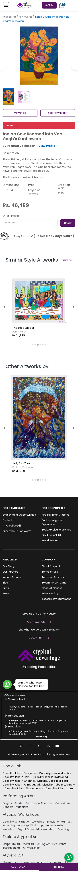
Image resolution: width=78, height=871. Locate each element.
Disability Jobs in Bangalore (20, 773)
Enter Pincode (11, 216)
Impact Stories (12, 577)
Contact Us (36, 622)
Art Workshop (31, 848)
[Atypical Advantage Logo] (39, 654)
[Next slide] (73, 307)
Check (67, 223)
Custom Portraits (58, 862)
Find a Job (9, 520)
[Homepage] (24, 5)
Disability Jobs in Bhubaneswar (24, 788)
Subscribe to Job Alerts (17, 531)
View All (67, 260)
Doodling (64, 829)
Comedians (63, 803)
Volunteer (36, 637)
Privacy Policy (50, 593)
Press (6, 593)
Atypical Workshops (21, 814)
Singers (8, 803)
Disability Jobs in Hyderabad (51, 777)
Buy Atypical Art (51, 535)
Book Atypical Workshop (56, 529)
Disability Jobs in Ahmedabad (21, 784)
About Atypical (51, 566)
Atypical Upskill (12, 525)
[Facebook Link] (30, 746)
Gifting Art (43, 844)
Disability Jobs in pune (60, 788)
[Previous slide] (4, 307)
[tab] (32, 344)
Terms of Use (50, 572)
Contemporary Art (33, 862)
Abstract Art (11, 862)
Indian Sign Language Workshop (23, 825)
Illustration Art (12, 848)
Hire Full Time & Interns (55, 515)
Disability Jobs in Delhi (17, 777)
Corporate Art (12, 844)
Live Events (59, 844)
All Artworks (25, 16)
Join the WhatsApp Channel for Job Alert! (31, 684)
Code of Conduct (52, 588)
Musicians (22, 807)
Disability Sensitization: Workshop (24, 821)
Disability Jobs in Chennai (19, 781)
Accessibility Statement (56, 599)
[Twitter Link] (39, 746)
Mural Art (29, 844)
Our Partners (10, 572)
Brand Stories (50, 540)
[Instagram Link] (20, 746)
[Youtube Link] (57, 746)
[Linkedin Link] (48, 746)
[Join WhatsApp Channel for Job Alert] (7, 684)
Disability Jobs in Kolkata (53, 781)
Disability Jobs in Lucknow (58, 784)
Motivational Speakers (39, 803)
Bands (19, 803)
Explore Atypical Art (20, 836)
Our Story (8, 566)
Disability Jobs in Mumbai (55, 773)
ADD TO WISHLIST (58, 113)
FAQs (6, 588)
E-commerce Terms (54, 582)
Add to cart (19, 866)
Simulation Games (59, 821)
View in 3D (20, 113)
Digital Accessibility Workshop (37, 829)
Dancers (8, 807)
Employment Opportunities (19, 515)
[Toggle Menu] (6, 5)
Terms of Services (53, 577)
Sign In (49, 5)
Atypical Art (9, 16)
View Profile (46, 146)
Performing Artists (19, 795)
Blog (5, 582)
